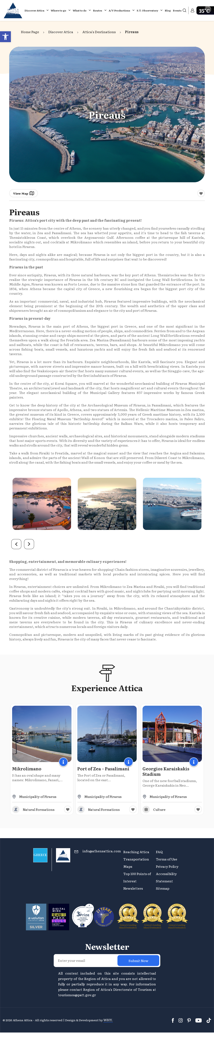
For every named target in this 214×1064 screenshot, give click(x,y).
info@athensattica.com (102, 850)
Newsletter (107, 946)
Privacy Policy (167, 866)
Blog (168, 10)
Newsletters (133, 888)
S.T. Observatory (147, 10)
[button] (5, 36)
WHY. (108, 1019)
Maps (127, 866)
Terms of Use (166, 859)
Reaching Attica (136, 851)
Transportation (136, 859)
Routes (97, 10)
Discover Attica (34, 10)
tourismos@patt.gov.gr (77, 994)
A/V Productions (119, 10)
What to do (80, 10)
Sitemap (162, 888)
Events (177, 10)
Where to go (58, 10)
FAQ (159, 851)
